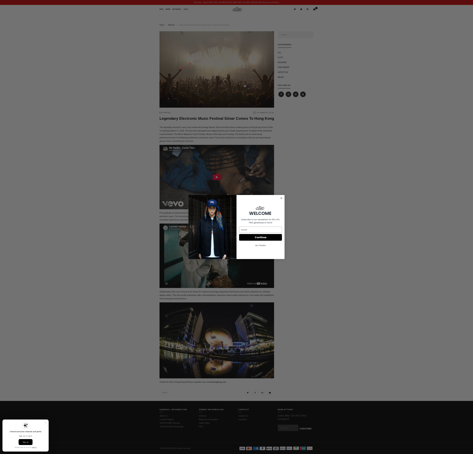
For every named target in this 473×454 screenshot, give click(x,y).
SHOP (168, 9)
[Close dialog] (281, 198)
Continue (260, 237)
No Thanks (260, 245)
